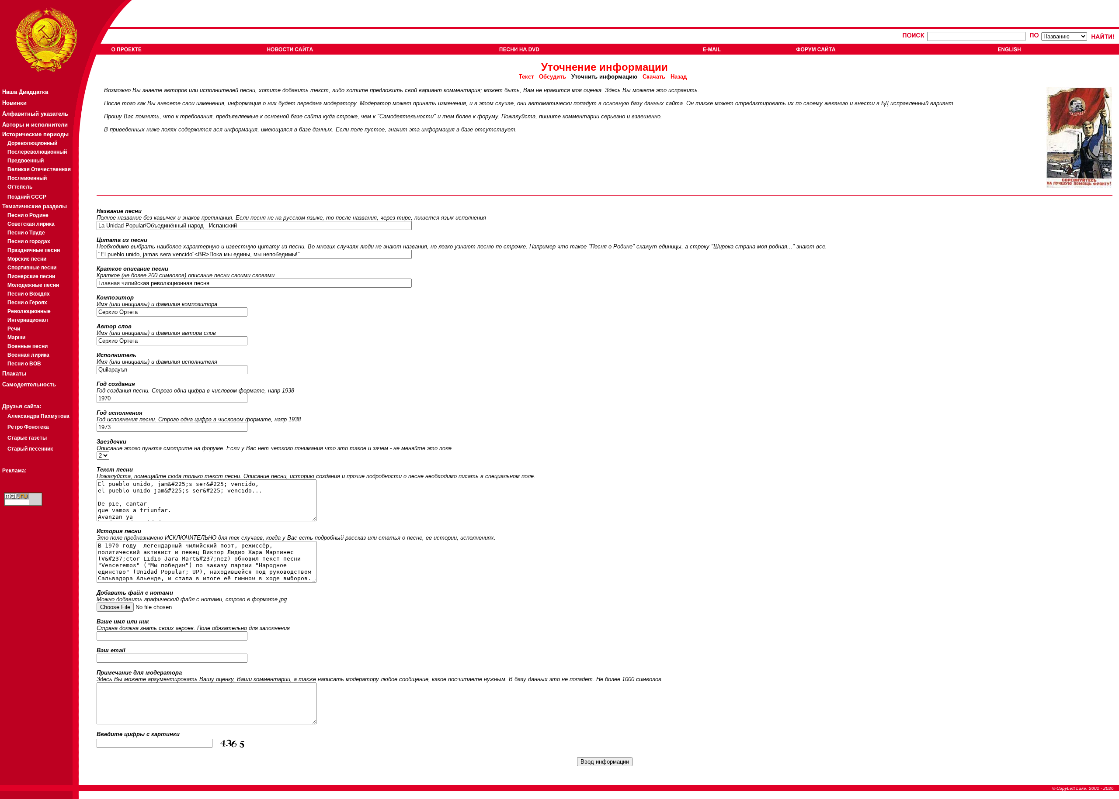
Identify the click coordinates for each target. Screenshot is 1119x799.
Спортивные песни (31, 268)
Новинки (14, 103)
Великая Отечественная (39, 169)
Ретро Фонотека (28, 427)
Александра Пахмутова (38, 416)
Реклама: (14, 471)
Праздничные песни (33, 250)
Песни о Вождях (28, 294)
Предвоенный (25, 161)
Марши (16, 337)
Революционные (29, 311)
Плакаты (14, 373)
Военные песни (27, 346)
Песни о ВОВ (24, 364)
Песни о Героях (27, 303)
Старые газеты (27, 438)
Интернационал (27, 320)
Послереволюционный (37, 152)
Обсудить (552, 76)
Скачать (654, 76)
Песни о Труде (26, 233)
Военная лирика (28, 355)
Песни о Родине (28, 215)
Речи (13, 329)
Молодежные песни (33, 285)
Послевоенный (27, 178)
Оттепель (19, 187)
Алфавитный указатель (35, 113)
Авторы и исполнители (35, 124)
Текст (529, 76)
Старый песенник (30, 449)
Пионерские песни (31, 276)
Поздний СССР (26, 197)
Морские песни (26, 259)
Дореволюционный (32, 143)
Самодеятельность (29, 384)
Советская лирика (31, 224)
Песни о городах (28, 241)
